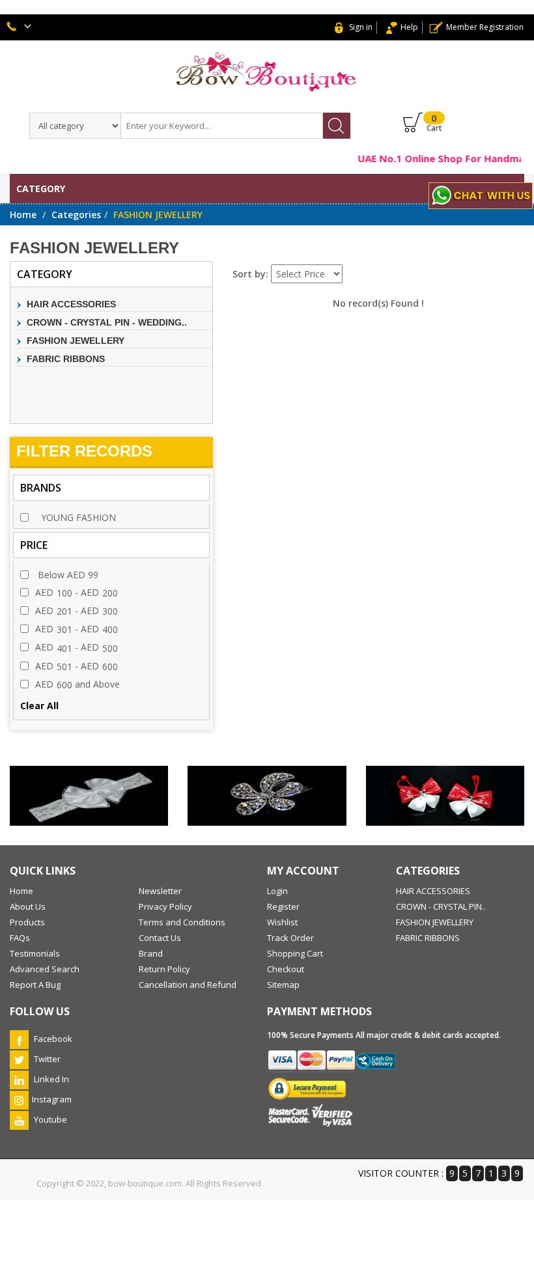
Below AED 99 (66, 574)
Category (40, 188)
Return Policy (164, 969)
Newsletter (160, 891)
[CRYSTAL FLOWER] (267, 796)
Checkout (285, 969)
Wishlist (282, 922)
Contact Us (160, 938)
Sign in (360, 27)
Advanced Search (44, 969)
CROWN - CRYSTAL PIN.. (441, 906)
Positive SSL (293, 1138)
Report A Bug (35, 984)
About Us (28, 906)
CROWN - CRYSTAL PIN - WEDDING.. (107, 322)
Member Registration (485, 27)
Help (409, 27)
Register (283, 906)
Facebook (52, 1039)
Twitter (46, 1059)
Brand (151, 953)
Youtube (49, 1119)
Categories (76, 214)
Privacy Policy (165, 906)
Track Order (290, 938)
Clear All (39, 705)
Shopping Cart (295, 953)
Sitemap (283, 984)
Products (27, 922)
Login (277, 891)
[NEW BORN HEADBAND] (89, 796)
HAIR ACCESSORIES (71, 304)
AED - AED (76, 592)
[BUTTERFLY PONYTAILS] (445, 796)
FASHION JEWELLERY (75, 340)
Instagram (52, 1099)
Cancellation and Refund (187, 984)
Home (23, 214)
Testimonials (35, 953)
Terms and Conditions (182, 922)
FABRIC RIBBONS (66, 359)
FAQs (20, 938)
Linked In (50, 1079)
